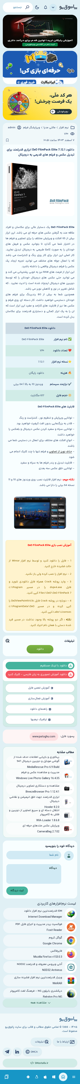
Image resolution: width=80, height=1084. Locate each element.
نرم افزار (64, 128)
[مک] (45, 1077)
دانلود (40, 649)
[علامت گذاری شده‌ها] (7, 1077)
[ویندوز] (53, 1077)
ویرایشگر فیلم (31, 128)
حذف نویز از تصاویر (60, 451)
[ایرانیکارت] (40, 67)
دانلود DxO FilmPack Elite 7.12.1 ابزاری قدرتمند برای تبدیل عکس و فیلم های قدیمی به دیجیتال (40, 152)
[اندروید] (28, 1077)
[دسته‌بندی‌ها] (53, 7)
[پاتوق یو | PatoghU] (68, 7)
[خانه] (63, 1077)
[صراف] (40, 103)
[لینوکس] (36, 1077)
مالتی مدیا (49, 128)
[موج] (40, 31)
